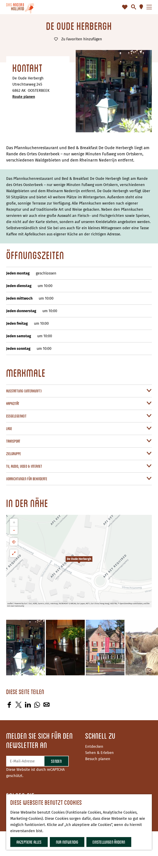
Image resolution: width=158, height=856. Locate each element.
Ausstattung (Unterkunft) (24, 390)
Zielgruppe (13, 453)
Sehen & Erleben (99, 752)
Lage (9, 428)
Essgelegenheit (16, 416)
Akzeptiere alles (29, 841)
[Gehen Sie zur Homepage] (20, 7)
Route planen (23, 96)
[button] (79, 561)
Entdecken (94, 746)
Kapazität (12, 403)
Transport (13, 441)
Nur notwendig (67, 841)
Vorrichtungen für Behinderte (26, 478)
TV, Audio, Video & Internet (24, 466)
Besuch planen (97, 759)
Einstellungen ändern (109, 841)
